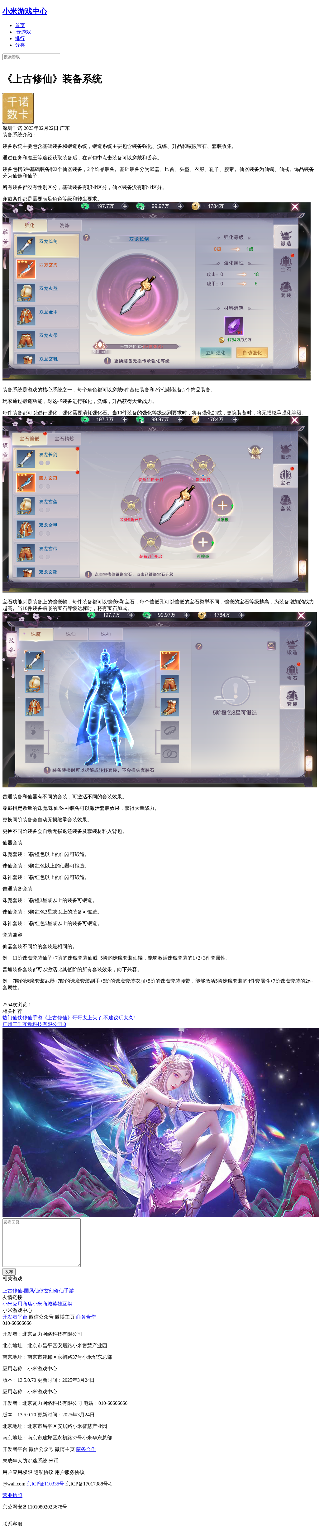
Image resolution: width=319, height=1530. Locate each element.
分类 (20, 45)
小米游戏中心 (24, 11)
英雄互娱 (62, 1303)
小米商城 (42, 1303)
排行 (20, 38)
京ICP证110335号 (45, 1483)
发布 (9, 1271)
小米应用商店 (17, 1303)
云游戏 (23, 32)
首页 (20, 25)
